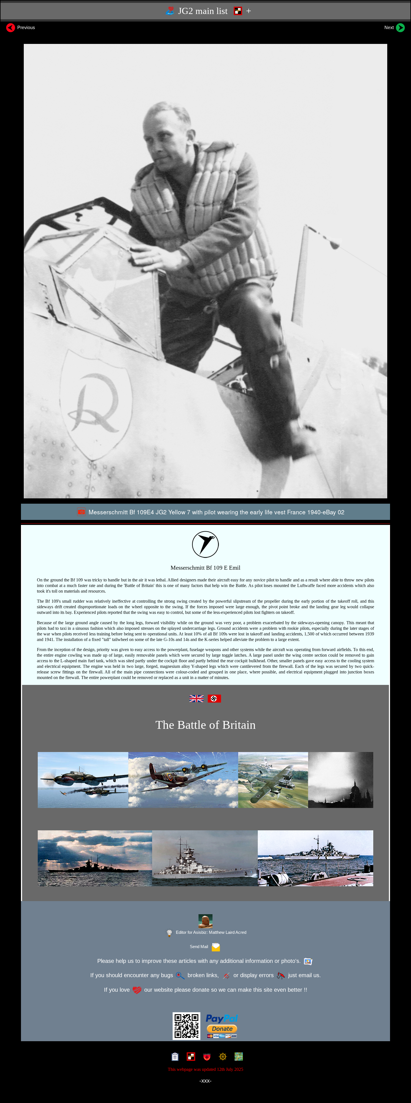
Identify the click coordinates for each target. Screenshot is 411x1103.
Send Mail (200, 946)
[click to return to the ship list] (205, 858)
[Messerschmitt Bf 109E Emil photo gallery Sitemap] (174, 1057)
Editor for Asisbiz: (210, 932)
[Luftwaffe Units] (190, 1057)
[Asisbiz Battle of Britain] (205, 780)
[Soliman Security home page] (206, 1057)
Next (389, 27)
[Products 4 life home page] (237, 1057)
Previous (25, 27)
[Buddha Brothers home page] (221, 1057)
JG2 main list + (213, 11)
